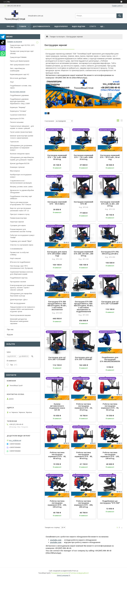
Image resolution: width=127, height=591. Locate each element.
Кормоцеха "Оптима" (18, 111)
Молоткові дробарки (18, 78)
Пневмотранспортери (18, 218)
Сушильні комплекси (18, 115)
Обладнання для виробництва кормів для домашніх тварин (22, 158)
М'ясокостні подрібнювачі (20, 262)
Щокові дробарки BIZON (19, 163)
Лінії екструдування (17, 303)
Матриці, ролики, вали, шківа (21, 187)
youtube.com (55, 540)
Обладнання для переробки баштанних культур (21, 295)
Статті (93, 26)
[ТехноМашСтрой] (14, 20)
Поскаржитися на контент (60, 573)
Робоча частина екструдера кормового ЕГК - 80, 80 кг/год (83, 455)
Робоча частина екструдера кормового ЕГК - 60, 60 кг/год (57, 455)
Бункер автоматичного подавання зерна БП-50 (57, 407)
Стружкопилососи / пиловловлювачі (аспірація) (21, 182)
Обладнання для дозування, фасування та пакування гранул (21, 148)
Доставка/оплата (41, 26)
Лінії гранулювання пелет (20, 65)
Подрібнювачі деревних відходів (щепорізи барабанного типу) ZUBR (20, 101)
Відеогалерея (61, 26)
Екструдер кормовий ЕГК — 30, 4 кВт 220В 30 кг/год (83, 157)
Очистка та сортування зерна (21, 245)
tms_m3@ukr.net (15, 440)
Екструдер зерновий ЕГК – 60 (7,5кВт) (57, 203)
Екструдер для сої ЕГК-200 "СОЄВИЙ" (57, 358)
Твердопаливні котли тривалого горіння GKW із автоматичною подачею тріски (22, 309)
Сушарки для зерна (18, 225)
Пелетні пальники (16, 122)
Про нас (11, 26)
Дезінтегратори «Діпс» (19, 300)
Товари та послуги (57, 37)
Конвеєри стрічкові (17, 167)
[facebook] (46, 114)
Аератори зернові (17, 222)
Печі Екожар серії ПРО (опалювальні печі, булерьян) (21, 267)
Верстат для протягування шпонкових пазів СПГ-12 (20, 209)
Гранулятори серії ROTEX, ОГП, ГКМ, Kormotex (22, 46)
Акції (12, 82)
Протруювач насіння (18, 282)
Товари (22, 26)
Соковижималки (16, 249)
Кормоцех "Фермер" (18, 107)
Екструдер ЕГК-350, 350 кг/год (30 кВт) (110, 253)
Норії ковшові (15, 258)
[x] (48, 114)
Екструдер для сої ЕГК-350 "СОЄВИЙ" (83, 358)
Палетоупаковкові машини (20, 315)
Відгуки (10, 335)
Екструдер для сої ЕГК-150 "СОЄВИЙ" (110, 303)
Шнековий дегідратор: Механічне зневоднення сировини (19, 321)
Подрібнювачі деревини (19, 95)
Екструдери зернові (17, 92)
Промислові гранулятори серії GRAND (22, 52)
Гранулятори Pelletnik (18, 57)
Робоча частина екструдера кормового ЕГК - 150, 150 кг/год (57, 504)
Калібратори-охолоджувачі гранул (21, 176)
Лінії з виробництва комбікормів (17, 69)
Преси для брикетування (19, 61)
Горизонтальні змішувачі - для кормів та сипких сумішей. (22, 127)
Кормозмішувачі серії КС (19, 74)
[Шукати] (119, 15)
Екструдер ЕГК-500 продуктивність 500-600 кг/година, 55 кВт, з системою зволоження (57, 306)
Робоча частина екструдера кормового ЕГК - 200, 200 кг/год (83, 504)
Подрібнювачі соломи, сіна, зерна (21, 87)
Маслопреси (15, 171)
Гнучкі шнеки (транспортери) (21, 132)
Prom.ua (75, 571)
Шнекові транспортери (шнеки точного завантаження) (21, 137)
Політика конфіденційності (79, 573)
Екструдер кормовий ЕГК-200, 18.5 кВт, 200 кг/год (83, 254)
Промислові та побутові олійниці (19, 253)
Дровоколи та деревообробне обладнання (22, 191)
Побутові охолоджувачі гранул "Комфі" (22, 236)
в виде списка (121, 121)
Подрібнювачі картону (19, 278)
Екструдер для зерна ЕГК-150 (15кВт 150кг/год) (57, 254)
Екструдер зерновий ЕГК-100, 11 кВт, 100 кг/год (109, 204)
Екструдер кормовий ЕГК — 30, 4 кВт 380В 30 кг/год (57, 157)
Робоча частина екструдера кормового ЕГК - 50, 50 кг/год (110, 407)
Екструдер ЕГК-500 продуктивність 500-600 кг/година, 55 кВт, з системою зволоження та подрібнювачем (83, 307)
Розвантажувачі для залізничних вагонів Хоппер (20, 230)
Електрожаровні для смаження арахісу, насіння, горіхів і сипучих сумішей (22, 287)
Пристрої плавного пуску (20, 214)
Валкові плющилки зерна (20, 154)
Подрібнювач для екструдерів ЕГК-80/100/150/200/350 (110, 359)
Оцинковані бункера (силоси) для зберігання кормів (21, 273)
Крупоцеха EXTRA (17, 118)
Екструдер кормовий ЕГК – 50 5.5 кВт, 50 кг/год (110, 157)
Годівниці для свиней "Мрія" (21, 241)
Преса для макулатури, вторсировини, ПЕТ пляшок (20, 203)
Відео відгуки (78, 26)
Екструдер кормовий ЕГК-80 (83, 203)
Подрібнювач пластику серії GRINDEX (21, 197)
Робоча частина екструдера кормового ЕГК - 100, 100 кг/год (110, 455)
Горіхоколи (14, 142)
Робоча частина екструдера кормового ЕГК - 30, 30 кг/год (83, 407)
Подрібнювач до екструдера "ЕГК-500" (110, 502)
